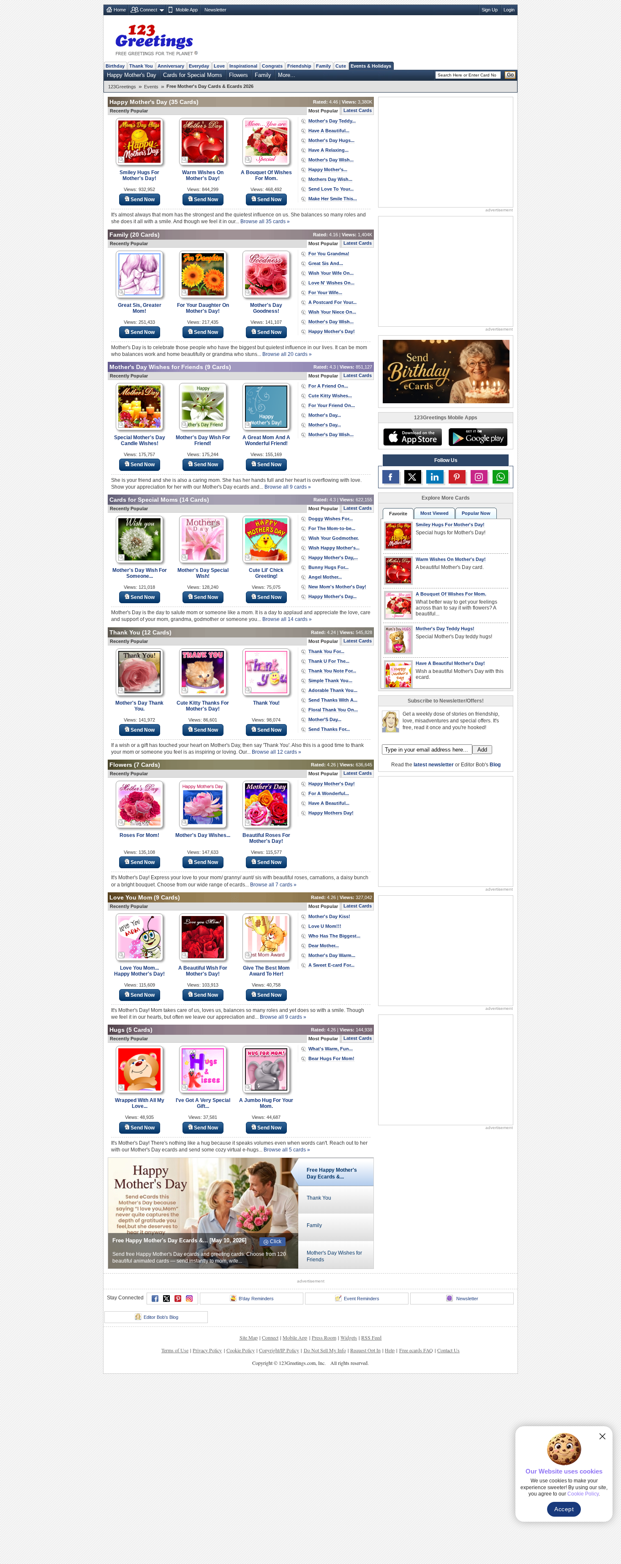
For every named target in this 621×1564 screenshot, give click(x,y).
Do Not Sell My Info (325, 1350)
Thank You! (266, 703)
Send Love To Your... (331, 188)
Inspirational (243, 65)
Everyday (199, 65)
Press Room (324, 1337)
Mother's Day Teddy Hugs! (445, 628)
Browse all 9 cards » (287, 487)
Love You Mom (130, 897)
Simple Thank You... (330, 680)
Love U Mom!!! (324, 926)
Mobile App (187, 9)
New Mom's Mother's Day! (337, 586)
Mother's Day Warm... (331, 955)
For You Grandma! (328, 253)
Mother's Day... (324, 415)
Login (509, 9)
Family (323, 65)
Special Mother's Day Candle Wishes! (139, 440)
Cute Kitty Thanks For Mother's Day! (203, 706)
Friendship (299, 65)
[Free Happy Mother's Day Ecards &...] (203, 1212)
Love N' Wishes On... (331, 282)
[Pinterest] (177, 1298)
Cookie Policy (240, 1350)
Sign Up (490, 9)
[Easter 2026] (446, 371)
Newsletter (215, 9)
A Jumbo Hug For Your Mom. (266, 1103)
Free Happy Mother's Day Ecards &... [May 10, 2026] (179, 1240)
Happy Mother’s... (327, 169)
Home (120, 9)
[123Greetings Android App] (477, 437)
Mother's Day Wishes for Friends (156, 367)
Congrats (272, 65)
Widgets (348, 1337)
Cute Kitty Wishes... (330, 395)
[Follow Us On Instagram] (479, 477)
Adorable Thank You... (332, 690)
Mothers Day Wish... (330, 179)
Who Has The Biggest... (334, 935)
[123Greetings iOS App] (412, 437)
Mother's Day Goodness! (266, 308)
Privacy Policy (207, 1350)
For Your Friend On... (331, 405)
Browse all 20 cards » (287, 354)
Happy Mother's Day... (332, 596)
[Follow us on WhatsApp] (500, 477)
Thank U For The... (328, 661)
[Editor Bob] (390, 722)
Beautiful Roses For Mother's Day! (266, 838)
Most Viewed (434, 513)
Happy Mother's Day (131, 75)
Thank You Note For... (332, 670)
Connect (148, 9)
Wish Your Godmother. (333, 538)
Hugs (117, 1029)
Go (510, 74)
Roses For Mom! (139, 835)
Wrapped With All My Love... (139, 1103)
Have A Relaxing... (328, 150)
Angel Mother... (325, 577)
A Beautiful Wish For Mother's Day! (202, 971)
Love (219, 65)
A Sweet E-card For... (331, 965)
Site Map (249, 1337)
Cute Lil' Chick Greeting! (266, 573)
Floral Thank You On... (333, 709)
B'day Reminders (256, 1298)
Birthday (115, 65)
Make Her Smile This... (332, 198)
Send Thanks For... (329, 729)
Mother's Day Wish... (331, 321)
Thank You (141, 65)
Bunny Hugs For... (328, 567)
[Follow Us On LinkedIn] (434, 477)
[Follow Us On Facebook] (390, 477)
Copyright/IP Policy (279, 1350)
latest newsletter (434, 765)
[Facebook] (155, 1298)
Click (275, 1241)
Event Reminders (361, 1298)
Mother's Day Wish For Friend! (203, 440)
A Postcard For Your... (332, 302)
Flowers (238, 75)
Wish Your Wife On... (331, 273)
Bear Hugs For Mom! (331, 1058)
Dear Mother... (323, 945)
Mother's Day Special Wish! (203, 573)
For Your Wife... (325, 292)
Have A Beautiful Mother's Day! (450, 663)
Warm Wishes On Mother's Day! (202, 175)
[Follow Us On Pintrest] (457, 477)
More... (286, 75)
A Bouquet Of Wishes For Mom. (266, 175)
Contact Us (448, 1350)
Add (482, 749)
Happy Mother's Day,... (333, 557)
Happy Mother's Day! (331, 331)
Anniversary (171, 65)
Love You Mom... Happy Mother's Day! (139, 971)
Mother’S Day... (324, 719)
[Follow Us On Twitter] (412, 477)
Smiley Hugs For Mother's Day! (139, 175)
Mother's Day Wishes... (202, 835)
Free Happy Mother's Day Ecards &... (332, 1173)
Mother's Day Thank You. (139, 706)
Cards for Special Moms (192, 75)
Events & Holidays (371, 65)
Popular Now (476, 513)
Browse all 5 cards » (287, 1150)
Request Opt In (365, 1350)
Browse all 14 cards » (287, 619)
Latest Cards (357, 110)
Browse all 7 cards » (273, 885)
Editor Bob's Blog (161, 1317)
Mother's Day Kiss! (329, 916)
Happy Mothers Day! (331, 812)
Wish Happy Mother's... (334, 547)
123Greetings (122, 86)
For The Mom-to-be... (331, 528)
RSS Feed (371, 1337)
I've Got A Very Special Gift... (203, 1103)
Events (151, 86)
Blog (495, 765)
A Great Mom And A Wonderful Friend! (266, 440)
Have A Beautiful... (328, 130)
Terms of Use (174, 1350)
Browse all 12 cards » (276, 752)
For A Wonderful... (328, 793)
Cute (340, 65)
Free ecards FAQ (416, 1350)
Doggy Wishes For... (330, 518)
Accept (564, 1509)
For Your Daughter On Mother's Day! (203, 308)
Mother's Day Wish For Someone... (139, 573)
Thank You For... (326, 651)
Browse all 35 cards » (265, 221)
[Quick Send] (121, 159)
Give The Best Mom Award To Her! (266, 971)
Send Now (143, 199)
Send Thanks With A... (332, 700)
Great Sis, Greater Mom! (139, 308)
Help (390, 1350)
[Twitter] (166, 1298)
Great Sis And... (325, 263)
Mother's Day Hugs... (331, 140)
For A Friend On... (328, 385)
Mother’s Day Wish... (331, 159)
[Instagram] (189, 1298)
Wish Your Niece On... (332, 311)
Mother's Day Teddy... (332, 120)
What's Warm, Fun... (330, 1048)
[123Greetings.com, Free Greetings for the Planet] (156, 38)
